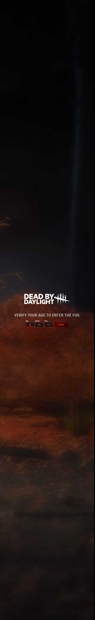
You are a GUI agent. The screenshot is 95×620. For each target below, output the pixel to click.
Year (46, 321)
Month (37, 321)
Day (27, 321)
